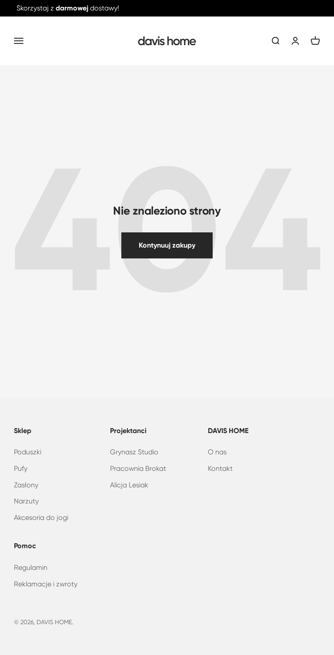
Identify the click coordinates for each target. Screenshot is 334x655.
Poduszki (27, 452)
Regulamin (30, 567)
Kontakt (220, 468)
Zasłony (26, 485)
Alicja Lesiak (129, 485)
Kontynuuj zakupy (167, 245)
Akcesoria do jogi (41, 517)
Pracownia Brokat (138, 468)
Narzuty (26, 501)
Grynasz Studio (134, 452)
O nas (217, 452)
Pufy (20, 468)
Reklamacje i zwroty (45, 584)
